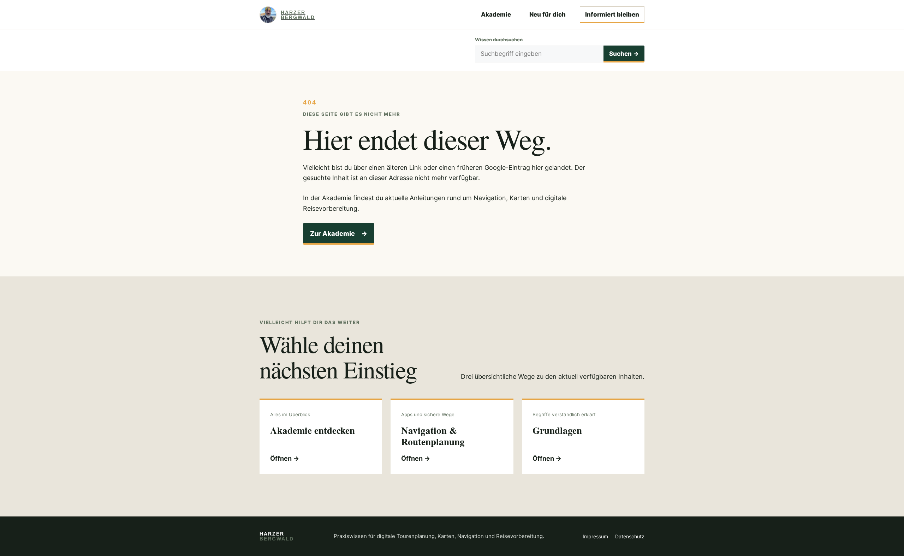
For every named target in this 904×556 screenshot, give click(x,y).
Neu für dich (547, 14)
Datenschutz (629, 536)
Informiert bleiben (612, 14)
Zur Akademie (338, 233)
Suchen (624, 53)
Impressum (595, 536)
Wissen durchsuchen (499, 39)
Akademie (496, 14)
